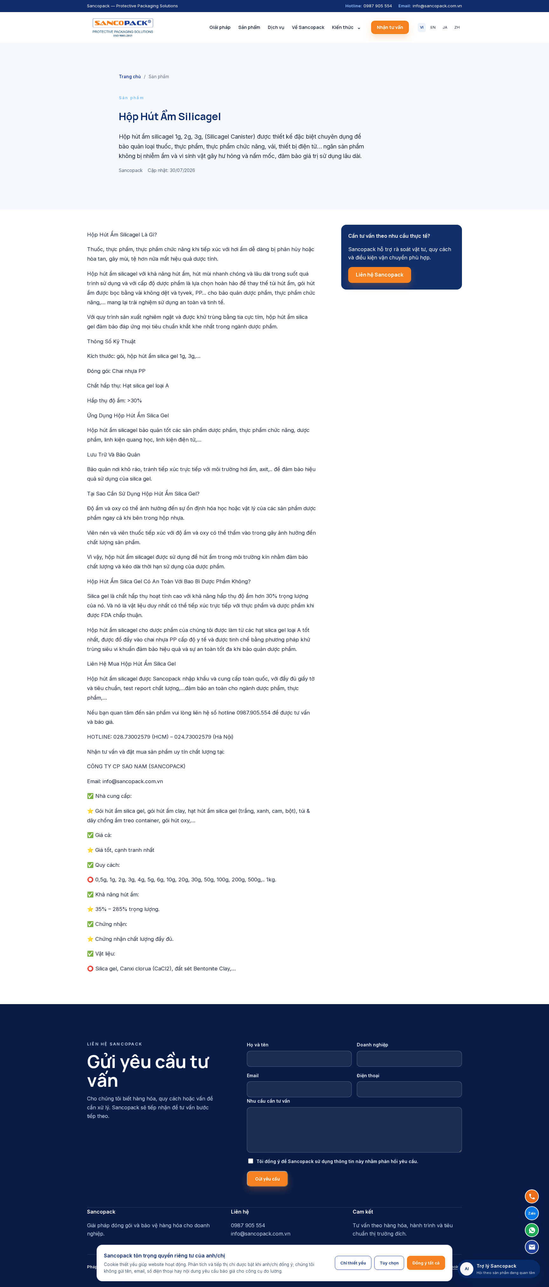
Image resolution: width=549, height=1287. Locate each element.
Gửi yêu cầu (267, 1179)
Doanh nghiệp (372, 1044)
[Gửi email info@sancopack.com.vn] (532, 1247)
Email (253, 1075)
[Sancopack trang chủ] (122, 27)
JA (445, 27)
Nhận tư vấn (390, 27)
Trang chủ (130, 76)
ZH (457, 27)
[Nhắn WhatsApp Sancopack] (532, 1230)
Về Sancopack (308, 27)
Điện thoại (368, 1075)
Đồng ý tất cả (426, 1262)
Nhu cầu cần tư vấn (268, 1101)
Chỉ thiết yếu (353, 1262)
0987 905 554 (368, 5)
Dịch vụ (276, 27)
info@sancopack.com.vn (430, 5)
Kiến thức (343, 27)
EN (433, 27)
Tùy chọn (389, 1262)
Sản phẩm (249, 27)
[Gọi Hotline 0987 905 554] (532, 1196)
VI (422, 27)
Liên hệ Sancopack (379, 274)
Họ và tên (257, 1044)
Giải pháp (220, 27)
